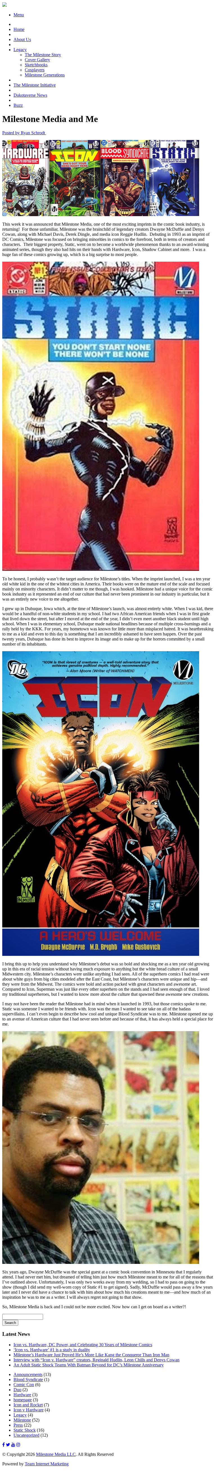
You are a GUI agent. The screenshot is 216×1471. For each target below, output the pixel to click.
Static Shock (25, 1430)
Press (18, 1425)
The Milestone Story (43, 54)
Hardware (22, 1394)
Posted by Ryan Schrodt (24, 132)
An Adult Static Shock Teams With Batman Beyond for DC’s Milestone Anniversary (89, 1365)
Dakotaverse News (30, 95)
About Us (22, 39)
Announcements (28, 1374)
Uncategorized (26, 1435)
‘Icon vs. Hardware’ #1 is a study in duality (52, 1349)
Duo (17, 1389)
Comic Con (24, 1384)
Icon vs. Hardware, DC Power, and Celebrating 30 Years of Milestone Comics (83, 1344)
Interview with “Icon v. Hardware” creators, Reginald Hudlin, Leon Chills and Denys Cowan (96, 1359)
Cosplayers (34, 69)
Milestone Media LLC (56, 1454)
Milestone (22, 1420)
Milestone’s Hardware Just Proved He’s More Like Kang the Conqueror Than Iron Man (91, 1354)
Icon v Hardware (29, 1409)
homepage (23, 1399)
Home (19, 29)
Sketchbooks (36, 64)
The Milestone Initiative (35, 85)
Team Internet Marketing (47, 1463)
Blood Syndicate (28, 1379)
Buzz (18, 105)
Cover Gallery (37, 59)
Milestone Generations (45, 75)
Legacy (20, 49)
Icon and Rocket (28, 1404)
